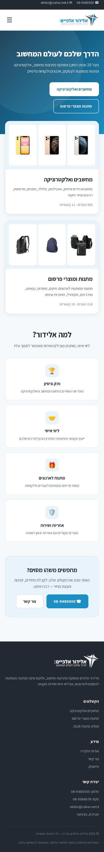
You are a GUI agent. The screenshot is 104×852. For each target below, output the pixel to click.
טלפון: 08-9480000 (85, 791)
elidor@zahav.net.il (84, 806)
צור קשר (29, 601)
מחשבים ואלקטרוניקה (74, 89)
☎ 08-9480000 (88, 2)
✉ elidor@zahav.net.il (56, 2)
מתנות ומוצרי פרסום (76, 106)
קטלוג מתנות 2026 (86, 726)
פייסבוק (94, 766)
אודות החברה (90, 751)
